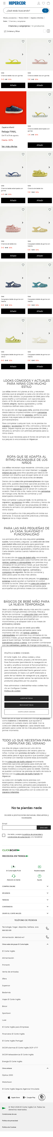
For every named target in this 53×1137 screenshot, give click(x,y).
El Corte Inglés (8, 951)
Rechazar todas (26, 705)
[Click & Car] (11, 850)
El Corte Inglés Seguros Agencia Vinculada (20, 1088)
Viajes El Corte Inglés (11, 999)
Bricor (4, 1006)
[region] (26, 682)
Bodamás (6, 992)
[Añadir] (23, 41)
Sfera (4, 978)
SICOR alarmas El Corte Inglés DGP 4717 (20, 1047)
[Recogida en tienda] (15, 856)
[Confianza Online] (41, 1097)
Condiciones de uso (9, 1114)
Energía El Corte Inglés (12, 1061)
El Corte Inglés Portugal (12, 1040)
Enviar (44, 827)
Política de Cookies (9, 1127)
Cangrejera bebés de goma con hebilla (39, 245)
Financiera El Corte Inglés (13, 1033)
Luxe (4, 1020)
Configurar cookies (26, 712)
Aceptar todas (26, 698)
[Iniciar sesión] (38, 3)
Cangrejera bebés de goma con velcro (12, 355)
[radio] (44, 31)
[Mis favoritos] (43, 3)
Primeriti (6, 964)
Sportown (6, 1013)
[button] (26, 886)
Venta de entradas (10, 971)
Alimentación (8, 958)
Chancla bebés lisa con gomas (12, 75)
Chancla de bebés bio (35, 188)
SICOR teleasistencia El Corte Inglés (18, 1054)
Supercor (6, 985)
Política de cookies (12, 691)
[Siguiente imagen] (23, 54)
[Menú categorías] (4, 3)
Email (4, 823)
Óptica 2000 (7, 1075)
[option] (13, 54)
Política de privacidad (10, 1120)
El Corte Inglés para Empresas (15, 1027)
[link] (13, 54)
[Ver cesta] (48, 3)
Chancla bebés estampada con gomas (39, 130)
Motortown (7, 1082)
